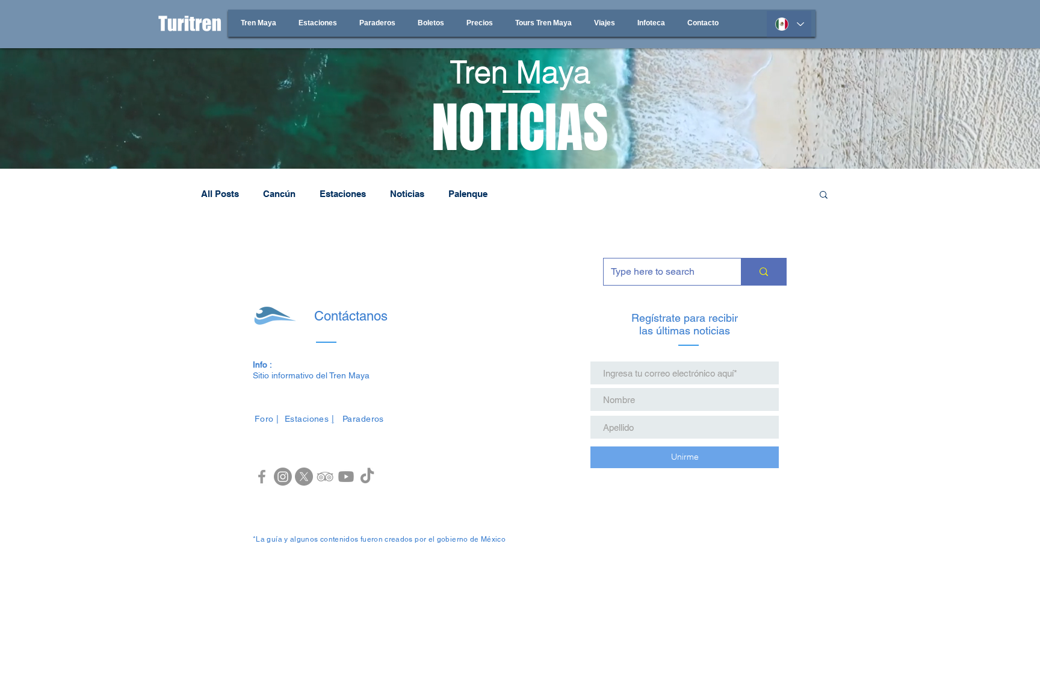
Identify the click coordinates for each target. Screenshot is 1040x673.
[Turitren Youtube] (346, 477)
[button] (823, 195)
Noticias (407, 194)
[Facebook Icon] (262, 477)
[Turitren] (283, 477)
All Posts (220, 194)
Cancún (279, 194)
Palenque (468, 194)
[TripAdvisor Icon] (325, 477)
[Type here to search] (763, 271)
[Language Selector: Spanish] (789, 24)
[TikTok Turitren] (367, 477)
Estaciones (343, 194)
